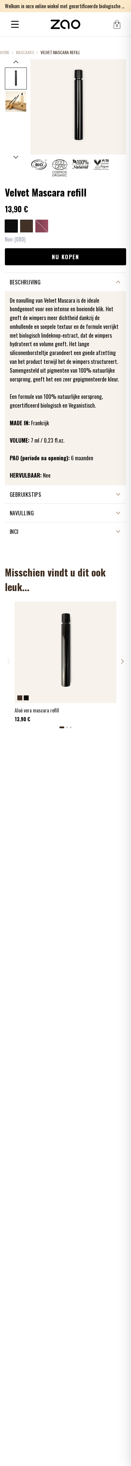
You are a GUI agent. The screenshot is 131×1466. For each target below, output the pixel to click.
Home (4, 52)
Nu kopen (65, 257)
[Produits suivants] (122, 661)
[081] (26, 226)
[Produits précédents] (8, 661)
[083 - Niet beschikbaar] (41, 226)
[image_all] (15, 101)
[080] (11, 226)
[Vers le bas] (16, 157)
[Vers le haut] (16, 61)
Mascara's (25, 52)
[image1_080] (15, 78)
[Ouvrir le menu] (15, 24)
